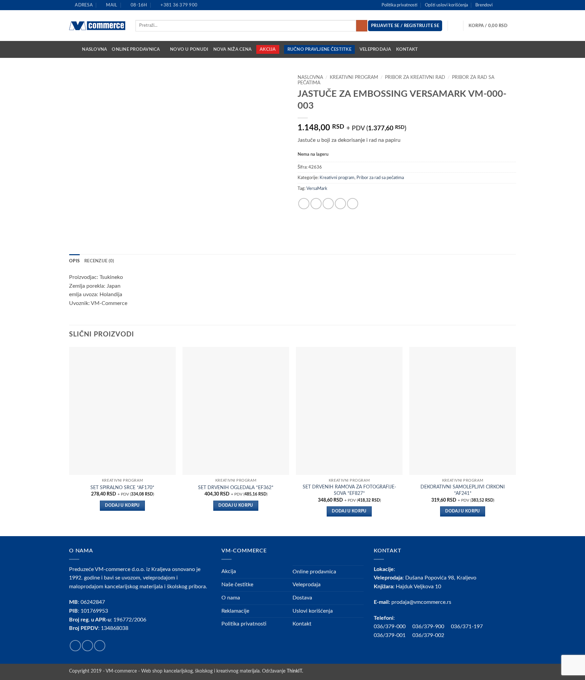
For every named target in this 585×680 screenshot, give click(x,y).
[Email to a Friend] (328, 203)
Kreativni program (354, 77)
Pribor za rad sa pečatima (380, 178)
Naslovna (94, 49)
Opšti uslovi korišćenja (446, 5)
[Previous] (69, 440)
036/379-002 (431, 635)
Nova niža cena (232, 49)
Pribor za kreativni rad (415, 77)
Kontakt (407, 49)
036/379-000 (393, 626)
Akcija (268, 49)
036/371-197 (467, 626)
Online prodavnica (136, 49)
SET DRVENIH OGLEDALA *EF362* (236, 487)
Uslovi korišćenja (312, 611)
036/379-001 (393, 635)
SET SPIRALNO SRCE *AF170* (122, 487)
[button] (492, 25)
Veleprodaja (375, 49)
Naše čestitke (237, 584)
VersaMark (316, 189)
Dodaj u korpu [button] (122, 505)
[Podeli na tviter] (316, 203)
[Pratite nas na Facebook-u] (500, 5)
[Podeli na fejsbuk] (303, 203)
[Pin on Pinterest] (340, 203)
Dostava (302, 597)
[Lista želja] (455, 25)
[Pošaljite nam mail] (513, 5)
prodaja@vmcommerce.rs (421, 602)
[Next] (516, 440)
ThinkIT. (295, 671)
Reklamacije (235, 611)
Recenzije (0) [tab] (99, 261)
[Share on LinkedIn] (352, 203)
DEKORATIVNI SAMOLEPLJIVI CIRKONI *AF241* (462, 490)
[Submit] (361, 25)
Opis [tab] (74, 261)
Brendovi (484, 5)
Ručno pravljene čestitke (319, 49)
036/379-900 (429, 626)
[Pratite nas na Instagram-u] (506, 5)
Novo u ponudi (189, 49)
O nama (230, 597)
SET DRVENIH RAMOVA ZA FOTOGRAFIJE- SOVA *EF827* (349, 490)
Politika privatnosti (399, 5)
